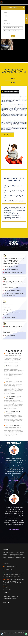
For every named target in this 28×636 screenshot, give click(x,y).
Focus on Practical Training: (13, 412)
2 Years (13, 78)
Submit (13, 36)
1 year (13, 82)
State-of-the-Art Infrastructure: (12, 366)
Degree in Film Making (10, 596)
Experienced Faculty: (13, 353)
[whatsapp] (26, 634)
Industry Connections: (14, 382)
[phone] (2, 634)
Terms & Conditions (7, 589)
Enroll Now (7, 135)
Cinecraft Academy (11, 633)
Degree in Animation (10, 599)
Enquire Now (26, 19)
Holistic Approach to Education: (13, 397)
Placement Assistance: (14, 425)
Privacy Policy (6, 587)
